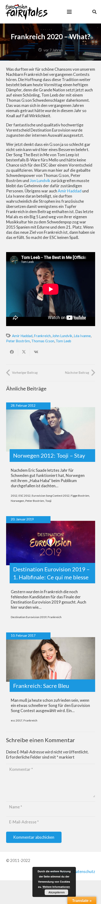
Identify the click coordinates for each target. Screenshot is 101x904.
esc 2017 (16, 720)
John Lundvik (62, 336)
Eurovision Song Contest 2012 (51, 495)
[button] (69, 11)
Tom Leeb (63, 341)
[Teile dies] (12, 352)
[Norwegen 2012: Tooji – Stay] (50, 429)
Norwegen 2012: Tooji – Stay (49, 455)
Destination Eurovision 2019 (29, 617)
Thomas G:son (42, 341)
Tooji (48, 501)
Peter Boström (18, 341)
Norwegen (17, 501)
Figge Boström (80, 495)
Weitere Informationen (56, 886)
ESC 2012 (25, 495)
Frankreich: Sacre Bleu (41, 685)
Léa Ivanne (82, 336)
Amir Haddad (70, 190)
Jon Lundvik (40, 180)
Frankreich (42, 336)
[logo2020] (26, 12)
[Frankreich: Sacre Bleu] (50, 659)
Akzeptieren (56, 892)
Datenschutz (84, 871)
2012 (14, 495)
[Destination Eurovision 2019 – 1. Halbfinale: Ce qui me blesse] (50, 543)
